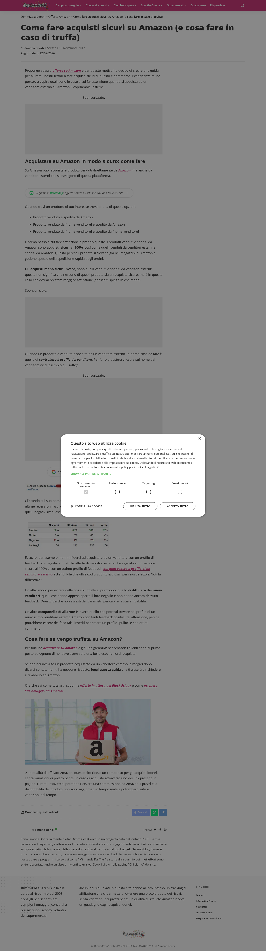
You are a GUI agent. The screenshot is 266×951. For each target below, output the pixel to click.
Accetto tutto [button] (177, 506)
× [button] (199, 438)
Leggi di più (152, 467)
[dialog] (133, 475)
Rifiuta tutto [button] (140, 506)
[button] (133, 473)
